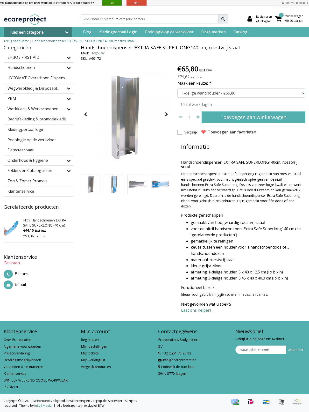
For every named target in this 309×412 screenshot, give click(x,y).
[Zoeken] (223, 19)
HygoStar (98, 53)
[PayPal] (298, 404)
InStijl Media (43, 405)
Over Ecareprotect (18, 339)
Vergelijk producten (96, 366)
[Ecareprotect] (26, 19)
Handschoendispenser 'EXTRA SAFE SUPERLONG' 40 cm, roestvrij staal (83, 41)
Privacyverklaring (17, 353)
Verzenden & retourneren (23, 366)
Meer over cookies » (295, 3)
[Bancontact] (267, 404)
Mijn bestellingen (94, 346)
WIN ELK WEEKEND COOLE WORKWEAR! (36, 380)
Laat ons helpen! (196, 310)
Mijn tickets (90, 353)
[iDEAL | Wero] (252, 404)
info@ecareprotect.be (179, 360)
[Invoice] (283, 404)
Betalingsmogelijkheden (22, 360)
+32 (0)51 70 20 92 (176, 353)
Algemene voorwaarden (22, 346)
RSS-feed (11, 387)
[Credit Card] (237, 404)
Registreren (90, 339)
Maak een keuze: (194, 83)
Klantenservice (15, 373)
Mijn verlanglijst (93, 360)
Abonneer (295, 349)
